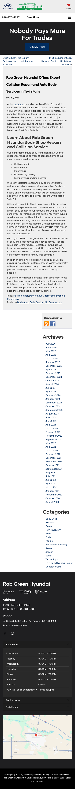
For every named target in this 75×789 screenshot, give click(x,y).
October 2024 (53, 380)
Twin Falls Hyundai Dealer (59, 563)
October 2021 (52, 465)
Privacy (46, 775)
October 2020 (53, 498)
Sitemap (37, 775)
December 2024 (54, 377)
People (49, 541)
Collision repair (20, 295)
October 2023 (52, 406)
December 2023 (54, 402)
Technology (52, 559)
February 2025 (53, 373)
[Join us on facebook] (53, 323)
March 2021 (52, 487)
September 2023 (54, 410)
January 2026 (53, 362)
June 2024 (51, 388)
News (48, 533)
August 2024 (52, 384)
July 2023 (50, 417)
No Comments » (53, 302)
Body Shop (23, 302)
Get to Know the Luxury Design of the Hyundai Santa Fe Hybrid (18, 61)
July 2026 (51, 343)
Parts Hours (12, 707)
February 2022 (53, 454)
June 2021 (51, 480)
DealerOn (28, 775)
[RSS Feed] (47, 323)
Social (49, 555)
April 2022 (51, 446)
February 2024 (53, 395)
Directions (33, 17)
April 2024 (51, 391)
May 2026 (51, 351)
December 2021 (53, 458)
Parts (32, 302)
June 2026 (51, 347)
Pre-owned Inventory (56, 544)
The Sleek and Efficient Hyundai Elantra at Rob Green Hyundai (56, 61)
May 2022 (51, 443)
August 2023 (52, 413)
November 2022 (54, 435)
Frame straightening (54, 295)
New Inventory (53, 530)
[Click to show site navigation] (69, 17)
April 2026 (51, 354)
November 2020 (54, 494)
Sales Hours (12, 644)
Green (49, 526)
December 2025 (54, 366)
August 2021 (52, 472)
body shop (19, 104)
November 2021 (54, 461)
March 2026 (52, 358)
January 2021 (52, 491)
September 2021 (54, 469)
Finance (50, 522)
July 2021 (50, 476)
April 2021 (50, 483)
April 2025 (51, 369)
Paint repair (13, 299)
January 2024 (53, 399)
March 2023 (52, 428)
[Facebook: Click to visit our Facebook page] (5, 633)
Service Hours (13, 700)
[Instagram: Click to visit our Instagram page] (12, 633)
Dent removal (36, 295)
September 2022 (54, 439)
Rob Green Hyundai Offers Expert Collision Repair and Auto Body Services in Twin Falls (33, 85)
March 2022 (52, 450)
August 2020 (52, 502)
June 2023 (51, 421)
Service (39, 302)
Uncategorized (53, 566)
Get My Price (37, 47)
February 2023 (53, 432)
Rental (49, 548)
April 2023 (51, 424)
